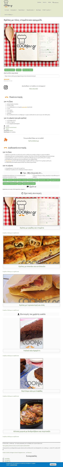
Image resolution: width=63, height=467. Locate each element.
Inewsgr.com (7, 461)
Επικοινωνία (12, 445)
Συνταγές (7, 10)
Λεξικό (49, 2)
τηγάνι (7, 129)
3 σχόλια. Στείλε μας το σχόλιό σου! (11, 355)
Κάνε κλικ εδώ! (33, 89)
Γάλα (36, 180)
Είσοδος (39, 2)
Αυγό (15, 180)
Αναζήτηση (56, 2)
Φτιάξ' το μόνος (46, 10)
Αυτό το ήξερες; (8, 14)
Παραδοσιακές (30, 10)
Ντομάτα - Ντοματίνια (10, 183)
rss (16, 445)
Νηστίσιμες (38, 10)
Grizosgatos (7, 460)
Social (44, 2)
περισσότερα (13, 465)
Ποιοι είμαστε (21, 445)
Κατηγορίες (13, 10)
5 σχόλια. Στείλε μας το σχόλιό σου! (11, 436)
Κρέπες (19, 70)
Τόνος (20, 183)
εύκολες (11, 130)
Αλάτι (5, 180)
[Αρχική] (10, 3)
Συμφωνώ (53, 464)
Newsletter (27, 445)
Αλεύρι (10, 180)
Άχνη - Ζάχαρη (23, 180)
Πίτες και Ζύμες (27, 70)
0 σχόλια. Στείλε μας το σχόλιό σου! (11, 233)
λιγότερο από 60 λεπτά (11, 127)
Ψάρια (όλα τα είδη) (29, 183)
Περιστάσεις (21, 10)
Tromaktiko (7, 458)
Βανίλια (31, 180)
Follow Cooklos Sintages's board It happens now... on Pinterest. (17, 452)
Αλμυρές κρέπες (9, 70)
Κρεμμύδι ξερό (55, 180)
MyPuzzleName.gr (33, 141)
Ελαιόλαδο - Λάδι (44, 180)
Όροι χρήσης (6, 445)
